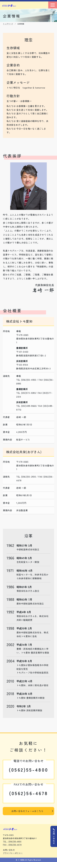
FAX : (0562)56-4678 (12, 844)
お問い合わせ (9, 849)
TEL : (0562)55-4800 (12, 841)
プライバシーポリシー (13, 853)
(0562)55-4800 (28, 769)
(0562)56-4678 (28, 793)
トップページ (8, 24)
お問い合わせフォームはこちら (27, 811)
